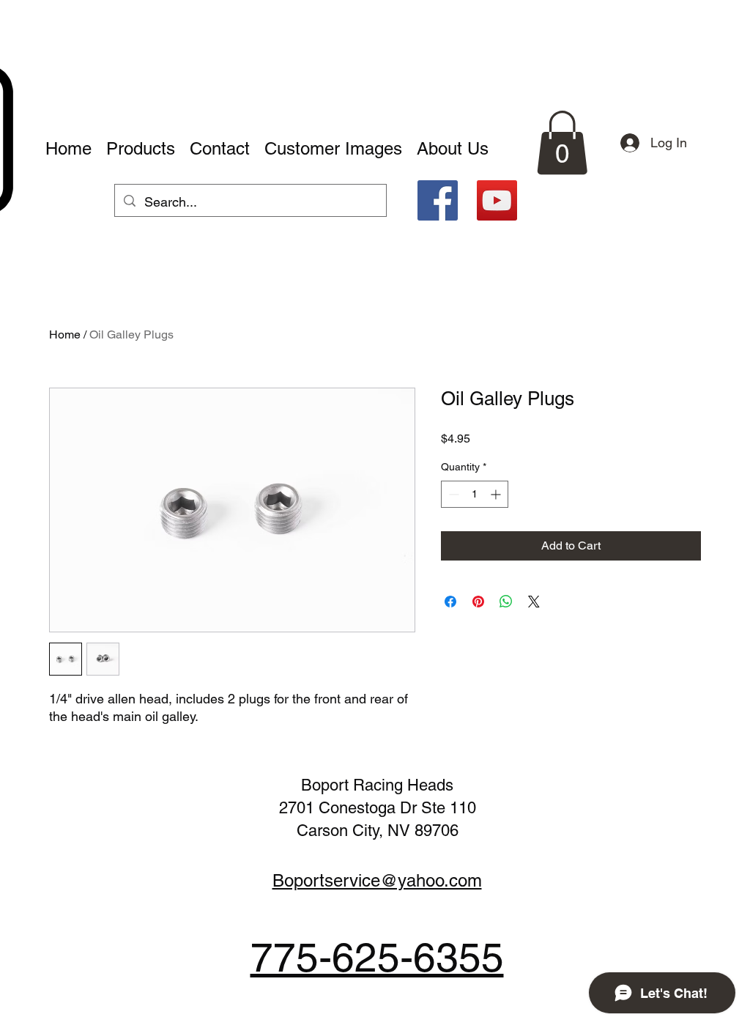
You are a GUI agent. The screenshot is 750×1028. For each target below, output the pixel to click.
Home (65, 334)
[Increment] (497, 494)
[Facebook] (437, 200)
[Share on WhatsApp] (506, 601)
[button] (562, 142)
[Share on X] (534, 601)
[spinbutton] (474, 494)
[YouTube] (497, 200)
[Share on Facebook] (450, 601)
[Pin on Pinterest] (478, 601)
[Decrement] (452, 494)
